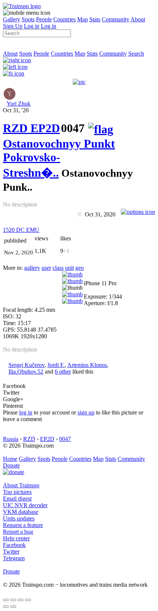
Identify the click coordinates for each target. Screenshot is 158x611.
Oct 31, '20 (16, 110)
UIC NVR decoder (25, 505)
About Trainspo (21, 485)
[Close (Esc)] (6, 600)
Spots (28, 19)
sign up (86, 412)
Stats (94, 19)
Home (10, 459)
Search (136, 53)
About (137, 19)
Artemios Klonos (87, 365)
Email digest (17, 498)
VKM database (20, 512)
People (44, 19)
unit (69, 268)
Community (115, 19)
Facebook (14, 545)
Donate (11, 465)
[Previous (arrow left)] (6, 606)
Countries (64, 19)
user (46, 268)
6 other (63, 371)
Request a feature (23, 525)
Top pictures (17, 492)
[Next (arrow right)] (13, 606)
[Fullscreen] (13, 73)
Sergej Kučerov (26, 365)
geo (79, 268)
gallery (32, 268)
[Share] (13, 600)
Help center (16, 538)
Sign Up (12, 26)
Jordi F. (56, 365)
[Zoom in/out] (28, 600)
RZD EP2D (31, 128)
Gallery (11, 19)
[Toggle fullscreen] (21, 600)
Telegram (14, 558)
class (58, 268)
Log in (31, 26)
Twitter (11, 551)
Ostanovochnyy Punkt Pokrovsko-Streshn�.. (59, 158)
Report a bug (18, 532)
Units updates (19, 518)
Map (82, 19)
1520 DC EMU (21, 230)
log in (25, 412)
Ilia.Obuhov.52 (25, 371)
